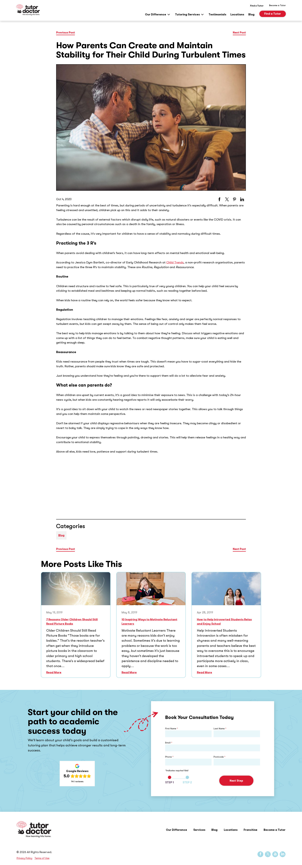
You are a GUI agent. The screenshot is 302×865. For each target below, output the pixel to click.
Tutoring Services (187, 14)
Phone (169, 757)
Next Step (236, 780)
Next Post (239, 32)
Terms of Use (41, 858)
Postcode (219, 757)
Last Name (220, 728)
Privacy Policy (24, 858)
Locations (237, 14)
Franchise (250, 829)
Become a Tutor (274, 829)
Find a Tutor (256, 6)
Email (168, 742)
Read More (53, 672)
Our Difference (155, 14)
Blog (251, 14)
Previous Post (65, 32)
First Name (171, 728)
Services (199, 829)
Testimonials (217, 14)
